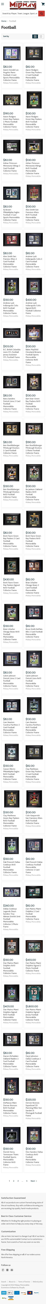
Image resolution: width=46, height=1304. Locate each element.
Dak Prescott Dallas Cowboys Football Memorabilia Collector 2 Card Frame (34, 867)
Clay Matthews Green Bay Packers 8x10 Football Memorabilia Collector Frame (11, 820)
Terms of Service (24, 1282)
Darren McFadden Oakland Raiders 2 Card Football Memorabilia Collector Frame (11, 1061)
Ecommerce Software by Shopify (13, 1288)
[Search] (41, 13)
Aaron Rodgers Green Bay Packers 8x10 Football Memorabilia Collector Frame (34, 121)
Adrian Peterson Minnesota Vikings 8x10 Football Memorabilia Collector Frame (33, 168)
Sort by (6, 36)
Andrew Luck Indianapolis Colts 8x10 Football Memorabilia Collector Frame (10, 308)
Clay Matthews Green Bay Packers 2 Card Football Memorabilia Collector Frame (34, 774)
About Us (12, 1282)
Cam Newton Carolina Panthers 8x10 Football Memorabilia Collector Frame (33, 727)
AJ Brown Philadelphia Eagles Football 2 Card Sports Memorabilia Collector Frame (11, 215)
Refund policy (38, 1282)
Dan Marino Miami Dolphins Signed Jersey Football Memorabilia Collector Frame (33, 1014)
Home (3, 21)
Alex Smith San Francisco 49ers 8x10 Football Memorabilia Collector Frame (32, 215)
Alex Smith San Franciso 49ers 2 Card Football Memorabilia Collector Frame (10, 261)
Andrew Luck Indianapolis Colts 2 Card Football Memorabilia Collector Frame (34, 261)
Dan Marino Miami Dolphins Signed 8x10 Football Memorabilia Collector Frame (10, 1014)
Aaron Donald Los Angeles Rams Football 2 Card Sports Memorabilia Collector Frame (11, 75)
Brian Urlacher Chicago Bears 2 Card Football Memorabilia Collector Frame (32, 587)
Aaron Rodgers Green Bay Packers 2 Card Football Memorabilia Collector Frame (34, 75)
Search (3, 1282)
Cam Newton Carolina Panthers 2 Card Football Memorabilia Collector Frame (11, 727)
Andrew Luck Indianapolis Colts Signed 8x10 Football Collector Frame (33, 308)
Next (33, 1181)
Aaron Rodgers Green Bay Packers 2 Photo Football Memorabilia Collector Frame (11, 121)
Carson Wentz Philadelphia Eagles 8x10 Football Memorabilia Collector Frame (11, 774)
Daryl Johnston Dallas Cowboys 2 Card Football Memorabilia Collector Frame (33, 1061)
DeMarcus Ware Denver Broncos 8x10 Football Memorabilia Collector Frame (10, 1108)
